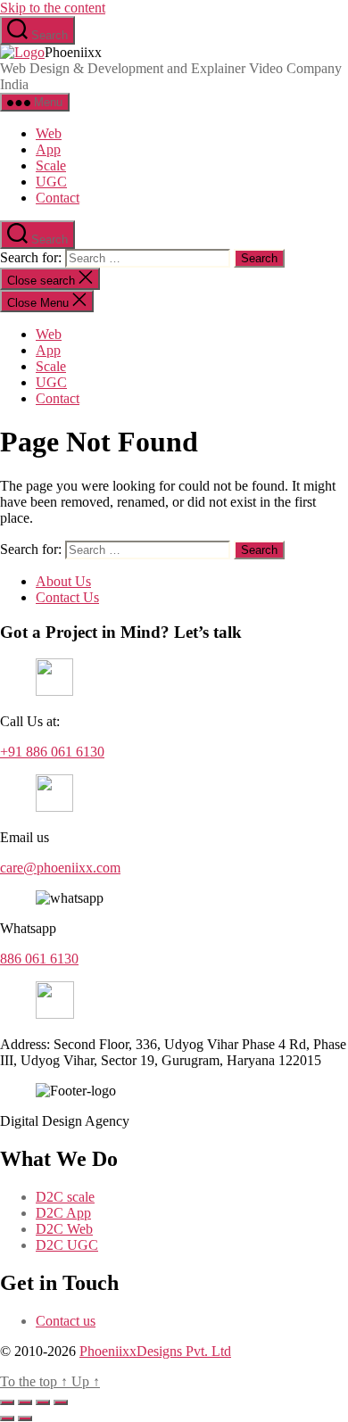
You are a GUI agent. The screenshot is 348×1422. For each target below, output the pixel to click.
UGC (51, 181)
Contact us (65, 1320)
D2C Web (64, 1228)
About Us (63, 581)
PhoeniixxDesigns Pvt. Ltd (155, 1351)
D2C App (63, 1212)
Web (49, 133)
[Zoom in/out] (7, 1402)
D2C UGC (67, 1245)
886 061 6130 (39, 958)
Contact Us (67, 597)
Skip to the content (52, 7)
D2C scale (65, 1196)
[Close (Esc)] (61, 1402)
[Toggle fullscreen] (25, 1402)
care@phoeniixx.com (60, 867)
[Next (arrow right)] (25, 1418)
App (48, 149)
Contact (57, 197)
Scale (51, 165)
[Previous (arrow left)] (7, 1418)
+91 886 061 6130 (52, 751)
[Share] (43, 1402)
